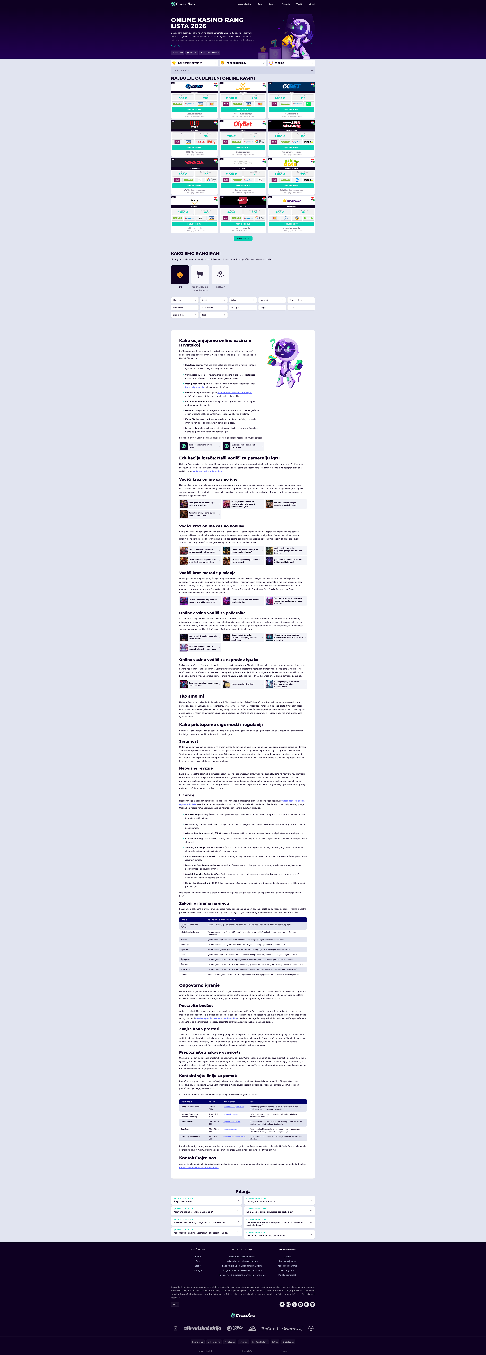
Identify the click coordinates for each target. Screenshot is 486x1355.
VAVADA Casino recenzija (194, 190)
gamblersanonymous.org (233, 1107)
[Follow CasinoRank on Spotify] (306, 1304)
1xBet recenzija (291, 114)
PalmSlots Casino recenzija (291, 190)
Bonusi (272, 4)
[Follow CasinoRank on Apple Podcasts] (312, 1304)
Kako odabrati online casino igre (242, 1261)
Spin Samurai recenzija (291, 152)
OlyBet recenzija (243, 152)
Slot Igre (198, 1270)
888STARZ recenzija (194, 152)
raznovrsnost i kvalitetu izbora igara (235, 392)
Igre (260, 4)
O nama (287, 1256)
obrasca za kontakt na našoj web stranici (199, 1167)
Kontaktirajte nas (287, 1261)
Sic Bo (198, 1265)
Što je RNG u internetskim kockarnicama (242, 1270)
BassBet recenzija (194, 114)
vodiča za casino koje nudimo (207, 471)
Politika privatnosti (287, 1275)
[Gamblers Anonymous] (252, 1328)
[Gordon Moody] (235, 1328)
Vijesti (312, 4)
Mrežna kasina (244, 4)
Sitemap (284, 1351)
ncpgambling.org (230, 1114)
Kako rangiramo (287, 1270)
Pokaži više (241, 238)
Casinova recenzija (243, 190)
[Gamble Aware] (282, 1328)
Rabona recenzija (243, 228)
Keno (197, 1261)
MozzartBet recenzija (243, 114)
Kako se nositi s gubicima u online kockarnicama (242, 1275)
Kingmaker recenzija (291, 228)
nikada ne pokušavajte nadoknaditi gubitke (216, 1018)
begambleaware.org (231, 1121)
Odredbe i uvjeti (205, 1351)
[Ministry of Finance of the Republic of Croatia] (175, 1328)
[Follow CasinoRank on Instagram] (288, 1304)
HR (174, 1304)
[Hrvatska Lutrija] (203, 1328)
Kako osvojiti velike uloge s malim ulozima (242, 1265)
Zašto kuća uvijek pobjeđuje (242, 1256)
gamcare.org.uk (230, 1129)
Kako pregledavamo (287, 1265)
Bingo (198, 1256)
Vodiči (299, 4)
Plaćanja (286, 4)
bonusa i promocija (194, 387)
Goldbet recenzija (194, 228)
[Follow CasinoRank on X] (294, 1304)
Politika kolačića (246, 1351)
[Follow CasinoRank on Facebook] (282, 1304)
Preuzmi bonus (194, 110)
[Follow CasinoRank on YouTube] (300, 1304)
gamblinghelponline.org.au (234, 1136)
